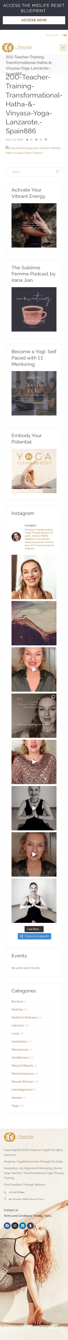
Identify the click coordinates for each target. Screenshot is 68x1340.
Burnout (17, 1001)
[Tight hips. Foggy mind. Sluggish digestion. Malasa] (34, 808)
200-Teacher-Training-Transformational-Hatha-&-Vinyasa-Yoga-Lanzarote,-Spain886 (34, 104)
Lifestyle (18, 1025)
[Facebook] (7, 1225)
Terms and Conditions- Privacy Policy (28, 1215)
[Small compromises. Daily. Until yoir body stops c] (34, 854)
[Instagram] (15, 1225)
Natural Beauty (22, 1065)
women (17, 1097)
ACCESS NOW (34, 20)
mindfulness (20, 1057)
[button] (63, 48)
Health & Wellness (24, 1017)
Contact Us (11, 1210)
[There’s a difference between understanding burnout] (34, 900)
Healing (17, 1009)
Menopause (20, 1049)
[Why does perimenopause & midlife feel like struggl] (34, 715)
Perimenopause (23, 1073)
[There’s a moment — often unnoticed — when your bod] (34, 762)
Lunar (16, 1033)
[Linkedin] (22, 1225)
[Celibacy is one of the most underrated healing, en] (34, 623)
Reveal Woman (22, 1081)
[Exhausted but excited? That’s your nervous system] (34, 669)
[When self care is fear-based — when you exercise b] (34, 577)
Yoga (15, 1105)
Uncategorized (22, 1089)
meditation (19, 1041)
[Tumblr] (30, 1225)
